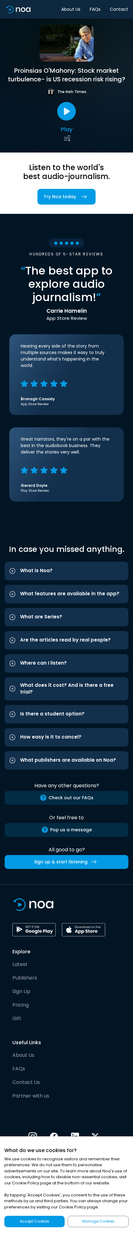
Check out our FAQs (71, 798)
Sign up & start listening (61, 862)
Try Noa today (60, 196)
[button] (66, 571)
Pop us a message (71, 830)
